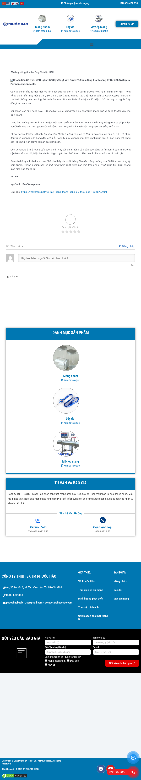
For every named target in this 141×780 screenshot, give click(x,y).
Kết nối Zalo (38, 527)
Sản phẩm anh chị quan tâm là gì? (63, 656)
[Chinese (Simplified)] (4, 3)
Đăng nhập (127, 246)
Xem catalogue (43, 31)
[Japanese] (13, 3)
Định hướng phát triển (90, 598)
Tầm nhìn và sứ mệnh (90, 590)
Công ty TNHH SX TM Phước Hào (29, 576)
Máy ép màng (121, 598)
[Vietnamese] (22, 3)
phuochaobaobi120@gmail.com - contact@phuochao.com (39, 602)
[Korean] (17, 3)
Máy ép (52, 664)
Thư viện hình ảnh (88, 607)
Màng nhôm (120, 581)
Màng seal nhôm (57, 660)
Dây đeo (74, 660)
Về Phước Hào (86, 581)
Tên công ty (99, 637)
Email (96, 647)
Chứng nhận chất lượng (76, 3)
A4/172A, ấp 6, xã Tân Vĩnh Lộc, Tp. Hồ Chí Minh (34, 587)
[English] (8, 3)
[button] (92, 44)
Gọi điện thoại (102, 527)
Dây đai (117, 590)
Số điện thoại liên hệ (55, 647)
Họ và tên (50, 637)
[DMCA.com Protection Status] (15, 775)
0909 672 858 (130, 3)
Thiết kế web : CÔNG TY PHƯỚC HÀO (20, 769)
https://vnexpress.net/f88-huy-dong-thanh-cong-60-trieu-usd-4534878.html (64, 191)
